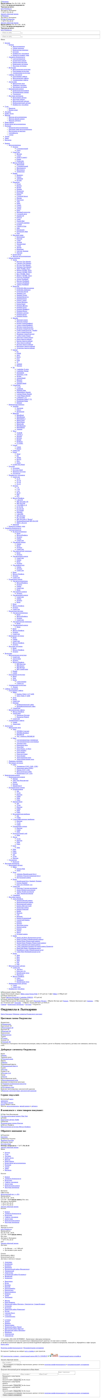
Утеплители (17, 94)
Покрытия (16, 182)
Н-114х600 (20, 510)
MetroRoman (21, 417)
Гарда (18, 150)
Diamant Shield (21, 383)
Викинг (19, 186)
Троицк (7, 1321)
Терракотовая (21, 244)
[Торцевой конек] (7, 1059)
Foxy (18, 358)
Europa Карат (21, 304)
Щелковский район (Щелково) (15, 1330)
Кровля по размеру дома (21, 55)
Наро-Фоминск (10, 1302)
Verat (14, 678)
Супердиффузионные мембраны (23, 819)
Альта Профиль (18, 899)
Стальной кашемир (23, 223)
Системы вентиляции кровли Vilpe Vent (14, 1116)
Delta (18, 798)
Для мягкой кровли (19, 542)
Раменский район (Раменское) (15, 1309)
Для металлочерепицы (20, 581)
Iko (14, 367)
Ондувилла (16, 473)
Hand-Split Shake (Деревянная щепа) (29, 948)
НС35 (18, 493)
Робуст (19, 410)
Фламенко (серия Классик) (25, 334)
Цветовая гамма (18, 235)
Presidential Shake (22, 401)
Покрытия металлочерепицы (18, 127)
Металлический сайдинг (21, 101)
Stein (18, 960)
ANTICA (20, 434)
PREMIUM (20, 734)
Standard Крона (22, 298)
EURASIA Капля (22, 291)
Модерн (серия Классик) (25, 327)
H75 (18, 496)
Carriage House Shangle (24, 394)
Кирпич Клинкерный (24, 918)
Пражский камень (23, 907)
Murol (14, 676)
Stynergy (15, 147)
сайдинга (34, 1106)
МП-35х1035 (21, 516)
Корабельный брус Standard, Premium (29, 881)
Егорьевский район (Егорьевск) (15, 1274)
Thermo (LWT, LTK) (23, 770)
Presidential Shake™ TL (24, 399)
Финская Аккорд (22, 321)
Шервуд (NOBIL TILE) (24, 276)
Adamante (20, 178)
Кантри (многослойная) (25, 341)
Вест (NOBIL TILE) (23, 274)
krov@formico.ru (6, 9)
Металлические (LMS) (24, 771)
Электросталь (9, 1334)
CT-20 (19, 387)
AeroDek (15, 406)
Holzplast (16, 703)
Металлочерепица (19, 46)
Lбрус (19, 978)
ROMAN (20, 441)
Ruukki (15, 173)
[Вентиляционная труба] (9, 1080)
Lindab (15, 673)
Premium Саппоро (23, 313)
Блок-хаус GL (21, 971)
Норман (19, 189)
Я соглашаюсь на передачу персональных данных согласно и (46, 1364)
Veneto (19, 457)
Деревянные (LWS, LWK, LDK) (27, 766)
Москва (7, 1300)
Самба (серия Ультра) (24, 336)
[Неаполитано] (6, 1035)
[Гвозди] (4, 1076)
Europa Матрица (22, 302)
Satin (18, 228)
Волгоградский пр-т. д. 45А (10, 1194)
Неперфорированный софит (26, 706)
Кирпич (19, 923)
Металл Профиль (18, 163)
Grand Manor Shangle (23, 396)
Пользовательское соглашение (33, 1348)
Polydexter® (20, 230)
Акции (7, 136)
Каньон (19, 929)
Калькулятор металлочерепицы (15, 124)
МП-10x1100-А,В (22, 501)
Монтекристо (21, 168)
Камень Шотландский (24, 906)
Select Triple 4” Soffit (23, 696)
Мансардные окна (19, 83)
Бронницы (8, 1267)
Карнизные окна (22, 745)
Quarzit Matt (20, 221)
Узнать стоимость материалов (12, 1395)
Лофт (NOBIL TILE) (23, 268)
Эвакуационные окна (24, 757)
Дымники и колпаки (19, 85)
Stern (18, 955)
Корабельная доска (23, 973)
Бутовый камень (22, 934)
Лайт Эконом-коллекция (25, 893)
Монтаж (7, 115)
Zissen (19, 463)
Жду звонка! (7, 1366)
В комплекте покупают (34, 1014)
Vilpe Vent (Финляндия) (20, 780)
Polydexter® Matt (22, 231)
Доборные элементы (19, 1014)
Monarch (19, 380)
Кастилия (37, 1001)
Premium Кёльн (22, 314)
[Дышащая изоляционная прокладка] (13, 1084)
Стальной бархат (22, 196)
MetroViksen (21, 422)
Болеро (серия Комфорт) (25, 323)
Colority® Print (21, 226)
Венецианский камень (24, 904)
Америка (90, 1001)
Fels (18, 962)
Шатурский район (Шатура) (14, 1328)
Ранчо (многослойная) (24, 339)
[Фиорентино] (6, 1024)
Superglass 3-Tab (22, 374)
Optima (19, 539)
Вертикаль (20, 974)
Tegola (15, 260)
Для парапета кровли (20, 591)
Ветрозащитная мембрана (21, 814)
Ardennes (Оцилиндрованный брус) (29, 876)
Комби (19, 911)
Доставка (8, 112)
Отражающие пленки (20, 826)
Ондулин (16, 52)
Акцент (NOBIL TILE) (24, 272)
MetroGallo (20, 424)
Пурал (19, 184)
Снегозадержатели (19, 59)
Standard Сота (21, 293)
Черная (19, 247)
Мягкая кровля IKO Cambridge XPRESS (19, 997)
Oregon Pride (21, 869)
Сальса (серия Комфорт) (25, 325)
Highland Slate (21, 390)
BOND (19, 440)
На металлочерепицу (20, 531)
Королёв (7, 1286)
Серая (19, 240)
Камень (19, 922)
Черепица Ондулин (19, 471)
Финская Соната (22, 320)
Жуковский (8, 1276)
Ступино (8, 1320)
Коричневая (21, 237)
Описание (8, 1014)
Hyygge (19, 180)
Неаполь (19, 913)
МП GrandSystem (22, 669)
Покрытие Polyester (23, 715)
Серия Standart (21, 681)
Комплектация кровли (16, 89)
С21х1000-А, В (22, 505)
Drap (18, 233)
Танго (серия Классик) (24, 332)
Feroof (15, 452)
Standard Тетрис (22, 295)
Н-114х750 (20, 509)
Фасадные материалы (16, 96)
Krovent (15, 784)
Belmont (19, 403)
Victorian (19, 381)
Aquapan (19, 429)
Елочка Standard (22, 883)
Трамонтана (21, 171)
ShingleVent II (17, 786)
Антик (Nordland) (22, 279)
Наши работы (9, 122)
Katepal (15, 350)
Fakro (14, 738)
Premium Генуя (21, 307)
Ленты (15, 837)
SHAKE (19, 436)
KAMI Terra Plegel (19, 464)
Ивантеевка (9, 1281)
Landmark (20, 388)
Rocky (19, 357)
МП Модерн (21, 667)
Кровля (11, 44)
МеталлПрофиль (22, 535)
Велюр (19, 187)
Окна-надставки (22, 754)
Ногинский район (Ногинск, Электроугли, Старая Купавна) (25, 1304)
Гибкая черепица (18, 48)
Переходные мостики (20, 62)
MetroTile (16, 413)
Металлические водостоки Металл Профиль (16, 1127)
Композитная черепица (20, 50)
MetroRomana (21, 426)
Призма (19, 198)
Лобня (7, 1295)
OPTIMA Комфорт (23, 733)
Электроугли (9, 1336)
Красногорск (9, 1290)
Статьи (11, 135)
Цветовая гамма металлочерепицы (20, 129)
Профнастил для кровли (21, 53)
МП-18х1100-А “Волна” (25, 519)
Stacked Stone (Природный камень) (28, 941)
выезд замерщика (7, 1100)
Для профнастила (18, 565)
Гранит (19, 930)
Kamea (19, 159)
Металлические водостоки (21, 69)
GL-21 (19, 484)
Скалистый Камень (23, 920)
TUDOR (19, 433)
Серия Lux (20, 683)
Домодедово (9, 1273)
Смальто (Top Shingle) (24, 263)
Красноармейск (10, 1288)
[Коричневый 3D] (7, 1028)
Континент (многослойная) (26, 346)
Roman (19, 448)
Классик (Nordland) (23, 277)
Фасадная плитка (22, 925)
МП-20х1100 (21, 503)
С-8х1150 (20, 500)
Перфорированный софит (25, 704)
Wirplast (15, 779)
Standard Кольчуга (23, 297)
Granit (19, 219)
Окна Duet (20, 747)
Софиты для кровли (15, 75)
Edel (18, 964)
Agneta (19, 208)
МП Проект (20, 666)
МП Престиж (21, 664)
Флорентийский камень (25, 900)
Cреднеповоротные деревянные (27, 740)
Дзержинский (9, 1271)
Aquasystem (16, 724)
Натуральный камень (24, 877)
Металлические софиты (21, 78)
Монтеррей (20, 164)
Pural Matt (20, 193)
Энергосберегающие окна (25, 759)
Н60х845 (19, 512)
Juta (18, 791)
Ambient (19, 364)
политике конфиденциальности (55, 1364)
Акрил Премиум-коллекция (26, 890)
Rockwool (16, 862)
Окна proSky (21, 752)
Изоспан (19, 794)
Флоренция (20, 411)
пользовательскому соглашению (78, 1364)
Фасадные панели (19, 99)
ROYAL (19, 438)
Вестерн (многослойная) (25, 344)
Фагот (19, 932)
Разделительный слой (20, 833)
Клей (14, 846)
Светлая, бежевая (22, 251)
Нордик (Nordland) (23, 281)
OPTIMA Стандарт (23, 731)
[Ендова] (4, 1069)
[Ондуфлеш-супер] (7, 1087)
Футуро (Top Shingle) (24, 265)
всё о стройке (29, 1351)
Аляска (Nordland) (23, 284)
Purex (18, 210)
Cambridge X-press (23, 369)
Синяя (19, 246)
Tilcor (14, 431)
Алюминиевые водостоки (21, 73)
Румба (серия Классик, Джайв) (27, 330)
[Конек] (4, 1055)
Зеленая (19, 242)
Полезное (8, 126)
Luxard (15, 445)
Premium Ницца (22, 311)
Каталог (7, 43)
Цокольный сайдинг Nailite (10, 1119)
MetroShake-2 (21, 418)
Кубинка (8, 1294)
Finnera (19, 177)
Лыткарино (8, 1297)
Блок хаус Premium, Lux (24, 884)
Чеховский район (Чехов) (13, 1327)
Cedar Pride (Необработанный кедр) (28, 952)
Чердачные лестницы (20, 87)
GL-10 (19, 480)
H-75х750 (20, 507)
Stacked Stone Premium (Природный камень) (31, 943)
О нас (7, 106)
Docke (15, 680)
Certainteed (16, 895)
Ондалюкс (16, 468)
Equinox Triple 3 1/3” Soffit (25, 694)
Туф (18, 914)
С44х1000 (20, 514)
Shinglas (15, 318)
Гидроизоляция (18, 789)
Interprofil (16, 524)
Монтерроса (21, 170)
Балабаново (9, 1264)
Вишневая (20, 249)
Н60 (18, 494)
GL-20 (19, 482)
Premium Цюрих (22, 316)
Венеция (19, 916)
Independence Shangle (24, 392)
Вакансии (12, 108)
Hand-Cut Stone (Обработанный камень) (30, 939)
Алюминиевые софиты (20, 80)
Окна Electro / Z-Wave (24, 749)
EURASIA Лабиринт (24, 290)
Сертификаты (13, 133)
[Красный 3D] (6, 1031)
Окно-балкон (21, 756)
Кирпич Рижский (22, 909)
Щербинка (8, 1332)
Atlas (18, 201)
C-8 (18, 487)
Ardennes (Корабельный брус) (26, 874)
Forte (18, 360)
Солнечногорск (10, 1316)
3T (17, 362)
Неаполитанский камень (25, 902)
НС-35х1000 (21, 517)
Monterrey (20, 175)
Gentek (15, 722)
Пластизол (20, 200)
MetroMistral (21, 427)
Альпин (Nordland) (23, 283)
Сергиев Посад (10, 1313)
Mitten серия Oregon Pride (29, 994)
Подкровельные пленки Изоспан (12, 1123)
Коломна (8, 1285)
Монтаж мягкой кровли (17, 119)
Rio (18, 456)
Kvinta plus (20, 161)
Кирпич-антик (21, 927)
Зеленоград (8, 1278)
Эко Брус (20, 969)
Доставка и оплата (7, 1102)
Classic (19, 155)
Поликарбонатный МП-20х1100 (27, 521)
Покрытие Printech (23, 717)
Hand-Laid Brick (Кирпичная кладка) (29, 937)
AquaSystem (17, 713)
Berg (18, 957)
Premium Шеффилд (23, 309)
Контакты (8, 140)
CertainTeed (16, 385)
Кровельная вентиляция (21, 90)
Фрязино (8, 1323)
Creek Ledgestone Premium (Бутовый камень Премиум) (35, 946)
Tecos (14, 697)
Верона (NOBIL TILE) (24, 270)
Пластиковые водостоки (21, 71)
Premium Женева (22, 306)
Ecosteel (19, 224)
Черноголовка (9, 1325)
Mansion (19, 366)
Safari (18, 203)
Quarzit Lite (20, 216)
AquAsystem (17, 659)
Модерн (19, 154)
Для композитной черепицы (22, 551)
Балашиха (8, 1266)
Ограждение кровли (19, 60)
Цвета (3, 1014)
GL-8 (18, 478)
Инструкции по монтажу (17, 131)
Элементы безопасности (17, 57)
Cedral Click (17, 987)
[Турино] (4, 1038)
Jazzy (18, 355)
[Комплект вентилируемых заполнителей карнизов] (18, 1091)
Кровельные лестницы (20, 64)
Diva (18, 461)
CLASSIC (20, 443)
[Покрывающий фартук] (9, 1066)
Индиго (43, 1001)
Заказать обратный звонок (9, 14)
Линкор (15, 687)
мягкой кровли (25, 1106)
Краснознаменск (10, 1292)
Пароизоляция (17, 801)
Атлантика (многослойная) (26, 348)
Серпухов (8, 1315)
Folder (19, 796)
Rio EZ (19, 459)
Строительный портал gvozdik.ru (70, 1356)
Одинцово (8, 1306)
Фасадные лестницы (19, 66)
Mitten (15, 692)
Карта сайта (5, 1344)
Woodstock (20, 980)
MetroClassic (21, 420)
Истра (7, 1283)
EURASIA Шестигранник (25, 288)
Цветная (19, 253)
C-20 (18, 489)
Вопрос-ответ (13, 110)
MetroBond (20, 415)
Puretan (19, 194)
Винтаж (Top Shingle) (24, 261)
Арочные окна (21, 743)
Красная (19, 238)
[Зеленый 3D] (6, 1042)
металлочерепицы (13, 1106)
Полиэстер (20, 191)
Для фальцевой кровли (20, 556)
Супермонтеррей (22, 148)
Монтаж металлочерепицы (18, 117)
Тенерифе (17, 1003)
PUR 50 (19, 217)
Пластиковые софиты (20, 76)
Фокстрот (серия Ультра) (25, 337)
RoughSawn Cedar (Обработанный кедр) (30, 950)
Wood (18, 454)
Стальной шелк (22, 214)
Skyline (19, 376)
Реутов (7, 1311)
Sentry (19, 870)
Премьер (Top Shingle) (24, 267)
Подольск (8, 1307)
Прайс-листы (9, 113)
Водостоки (12, 67)
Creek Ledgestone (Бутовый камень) (28, 944)
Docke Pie (16, 286)
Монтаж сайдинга (15, 120)
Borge (18, 533)
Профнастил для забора (20, 105)
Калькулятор (17, 254)
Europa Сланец (22, 300)
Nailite (15, 936)
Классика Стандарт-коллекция (27, 888)
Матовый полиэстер (23, 212)
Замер (7, 138)
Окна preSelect (21, 750)
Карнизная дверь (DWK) (25, 768)
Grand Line (16, 152)
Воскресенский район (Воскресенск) (17, 1269)
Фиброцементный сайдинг (22, 103)
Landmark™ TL (22, 397)
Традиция (20, 408)
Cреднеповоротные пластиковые (28, 741)
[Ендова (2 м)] (6, 1073)
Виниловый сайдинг (20, 97)
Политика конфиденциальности (11, 1348)
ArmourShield (21, 378)
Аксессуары (13, 82)
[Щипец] (4, 1062)
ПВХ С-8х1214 (22, 523)
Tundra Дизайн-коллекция (25, 892)
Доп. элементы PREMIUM (25, 736)
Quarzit (19, 207)
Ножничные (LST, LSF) (25, 773)
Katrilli (19, 353)
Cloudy (19, 205)
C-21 (18, 491)
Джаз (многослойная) (24, 343)
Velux (14, 729)
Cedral (15, 985)
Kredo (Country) (22, 157)
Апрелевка (8, 1262)
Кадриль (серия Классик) (25, 328)
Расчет (3, 1104)
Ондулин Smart (18, 470)
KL (18, 351)
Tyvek (19, 793)
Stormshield (20, 373)
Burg (18, 959)
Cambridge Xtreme (23, 371)
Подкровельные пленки (21, 92)
